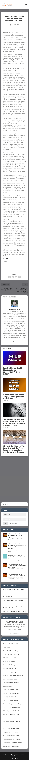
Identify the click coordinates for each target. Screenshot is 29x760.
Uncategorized (18, 560)
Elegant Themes (14, 754)
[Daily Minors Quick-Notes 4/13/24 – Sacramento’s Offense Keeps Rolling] (5, 565)
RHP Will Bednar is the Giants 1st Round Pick (14, 590)
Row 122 (13, 24)
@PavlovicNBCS (14, 714)
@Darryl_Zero (13, 679)
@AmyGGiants (15, 728)
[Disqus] (14, 481)
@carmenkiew (14, 700)
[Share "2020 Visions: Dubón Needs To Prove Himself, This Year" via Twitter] (13, 277)
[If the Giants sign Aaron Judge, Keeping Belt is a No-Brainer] (14, 385)
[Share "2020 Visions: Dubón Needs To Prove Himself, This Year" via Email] (16, 277)
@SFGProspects (14, 682)
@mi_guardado (17, 739)
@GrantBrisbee (15, 746)
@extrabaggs (16, 721)
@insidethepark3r (14, 735)
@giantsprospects (11, 668)
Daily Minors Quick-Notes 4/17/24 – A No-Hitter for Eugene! (15, 535)
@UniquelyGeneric (15, 654)
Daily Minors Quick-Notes (16, 539)
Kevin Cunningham (13, 23)
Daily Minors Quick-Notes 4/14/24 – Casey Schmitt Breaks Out (16, 557)
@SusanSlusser (15, 725)
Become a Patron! (14, 633)
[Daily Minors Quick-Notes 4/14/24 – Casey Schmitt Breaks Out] (5, 556)
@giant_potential (16, 672)
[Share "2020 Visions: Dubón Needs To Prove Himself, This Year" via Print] (19, 277)
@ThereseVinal (14, 693)
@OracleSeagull (17, 704)
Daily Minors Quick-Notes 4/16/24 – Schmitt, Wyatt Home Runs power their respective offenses (17, 546)
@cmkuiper (12, 696)
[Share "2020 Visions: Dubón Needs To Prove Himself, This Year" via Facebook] (9, 277)
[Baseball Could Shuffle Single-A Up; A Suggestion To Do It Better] (14, 358)
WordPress (14, 756)
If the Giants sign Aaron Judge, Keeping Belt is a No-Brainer (13, 396)
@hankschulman (16, 707)
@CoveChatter (14, 689)
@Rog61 (13, 661)
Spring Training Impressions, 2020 (12, 606)
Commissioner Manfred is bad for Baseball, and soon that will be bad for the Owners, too (14, 422)
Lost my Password (13, 523)
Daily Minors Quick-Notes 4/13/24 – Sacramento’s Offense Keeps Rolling (17, 565)
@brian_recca (14, 665)
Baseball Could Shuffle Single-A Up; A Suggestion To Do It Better (13, 371)
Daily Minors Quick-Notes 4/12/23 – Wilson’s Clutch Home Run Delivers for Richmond (16, 575)
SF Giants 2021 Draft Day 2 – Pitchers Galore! (14, 595)
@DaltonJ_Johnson (17, 742)
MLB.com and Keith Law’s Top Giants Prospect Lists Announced (13, 601)
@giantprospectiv (18, 675)
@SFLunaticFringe (14, 651)
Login (5, 523)
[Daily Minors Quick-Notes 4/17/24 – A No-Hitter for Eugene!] (5, 535)
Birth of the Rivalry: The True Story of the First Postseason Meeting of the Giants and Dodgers (14, 449)
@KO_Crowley (14, 732)
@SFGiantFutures (13, 643)
